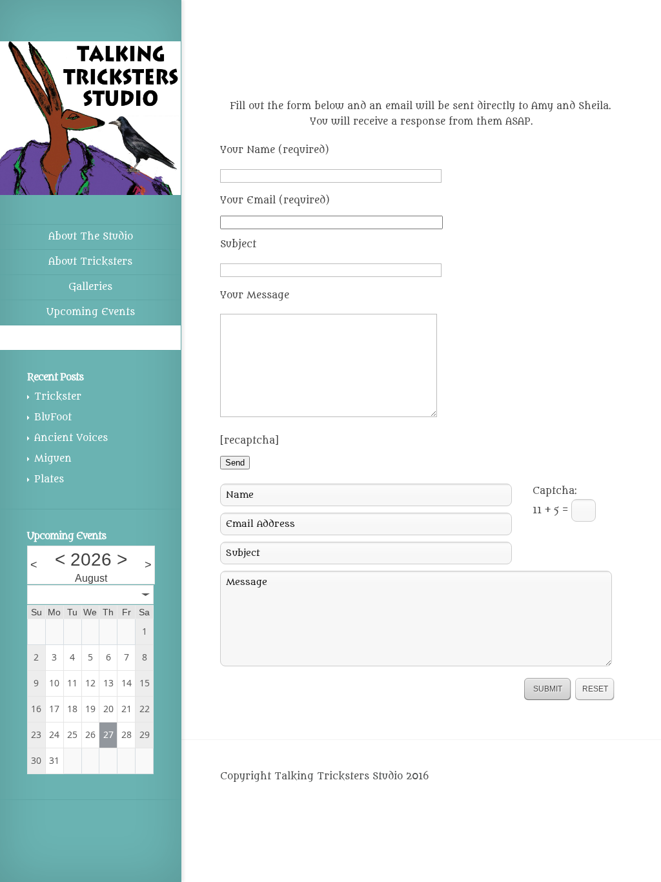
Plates (49, 479)
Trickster (57, 396)
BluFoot (53, 417)
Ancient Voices (71, 438)
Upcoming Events (90, 312)
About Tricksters (90, 261)
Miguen (53, 458)
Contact (90, 337)
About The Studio (90, 236)
